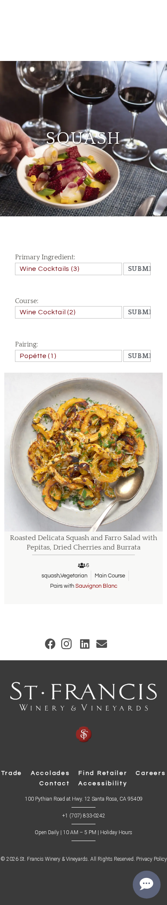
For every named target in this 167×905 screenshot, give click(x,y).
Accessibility (102, 783)
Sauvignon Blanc (96, 586)
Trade (12, 773)
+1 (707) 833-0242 (83, 816)
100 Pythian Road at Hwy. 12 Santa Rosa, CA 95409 (84, 799)
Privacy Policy (151, 859)
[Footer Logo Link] (83, 713)
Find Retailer (102, 773)
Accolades (50, 773)
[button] (50, 644)
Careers (151, 773)
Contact (54, 783)
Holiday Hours (116, 832)
